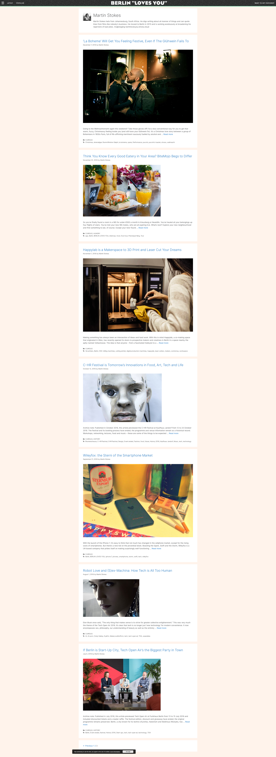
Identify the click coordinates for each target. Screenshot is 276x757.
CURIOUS (89, 140)
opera (130, 142)
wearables (146, 636)
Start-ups (119, 733)
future (147, 441)
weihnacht (171, 142)
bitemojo (112, 236)
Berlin (91, 236)
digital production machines (137, 351)
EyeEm (106, 636)
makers (167, 351)
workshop (175, 351)
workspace (184, 351)
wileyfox (145, 556)
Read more (168, 134)
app (86, 236)
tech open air (133, 636)
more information (115, 751)
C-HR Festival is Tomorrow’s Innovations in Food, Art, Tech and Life (133, 365)
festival (102, 733)
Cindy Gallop (98, 636)
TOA (140, 636)
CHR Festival (112, 441)
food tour (124, 236)
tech (180, 441)
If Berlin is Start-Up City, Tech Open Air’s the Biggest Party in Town (133, 650)
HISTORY (96, 439)
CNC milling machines (107, 351)
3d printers (89, 351)
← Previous (88, 746)
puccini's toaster (155, 142)
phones (115, 556)
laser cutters (159, 351)
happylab (150, 351)
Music (176, 441)
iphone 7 (109, 556)
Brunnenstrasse (91, 441)
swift (135, 556)
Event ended (128, 441)
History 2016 (154, 441)
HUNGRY (96, 233)
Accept (128, 752)
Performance (137, 142)
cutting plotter (121, 351)
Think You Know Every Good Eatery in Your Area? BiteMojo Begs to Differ (137, 156)
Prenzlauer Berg (134, 236)
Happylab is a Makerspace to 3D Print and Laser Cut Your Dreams (132, 250)
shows (163, 142)
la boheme (123, 142)
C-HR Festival (102, 441)
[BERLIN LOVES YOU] (139, 3)
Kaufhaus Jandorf (166, 441)
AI (86, 636)
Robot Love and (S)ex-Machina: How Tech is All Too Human (127, 570)
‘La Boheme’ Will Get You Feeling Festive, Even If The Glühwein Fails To (136, 41)
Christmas (89, 142)
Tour (142, 236)
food (118, 236)
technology (187, 441)
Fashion (137, 441)
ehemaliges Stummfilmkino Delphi (106, 142)
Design (120, 441)
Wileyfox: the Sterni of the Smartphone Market (118, 455)
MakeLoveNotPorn (117, 636)
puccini (145, 142)
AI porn (90, 636)
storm (131, 556)
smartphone (123, 556)
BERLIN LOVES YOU (101, 236)
